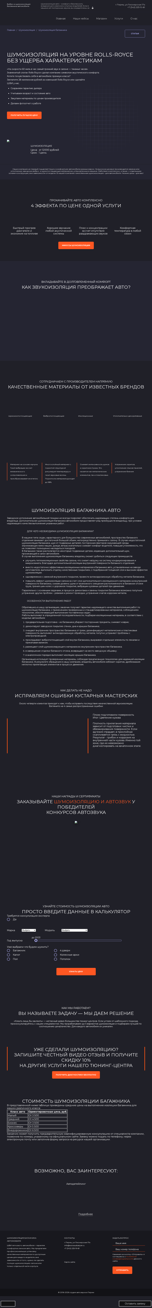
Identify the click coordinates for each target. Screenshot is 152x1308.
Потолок (65, 959)
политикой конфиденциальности (125, 1257)
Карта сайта (69, 1262)
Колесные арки (69, 954)
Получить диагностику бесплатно (76, 1075)
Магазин (101, 18)
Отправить (122, 1270)
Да (14, 919)
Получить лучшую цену (24, 115)
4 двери (65, 950)
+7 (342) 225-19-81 (136, 7)
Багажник (19, 950)
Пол (15, 959)
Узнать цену (76, 971)
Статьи (135, 33)
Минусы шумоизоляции (76, 245)
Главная (61, 18)
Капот (16, 954)
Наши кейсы (81, 18)
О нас (133, 18)
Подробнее (85, 1214)
